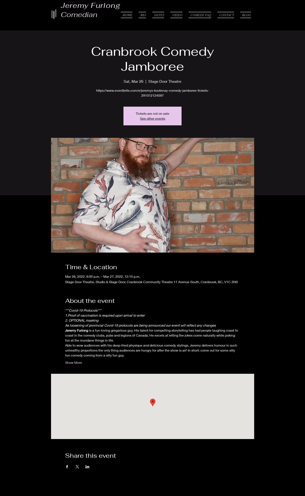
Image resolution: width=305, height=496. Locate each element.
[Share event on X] (77, 466)
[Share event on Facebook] (67, 466)
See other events (152, 118)
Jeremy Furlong (91, 5)
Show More (73, 362)
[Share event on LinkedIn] (87, 466)
